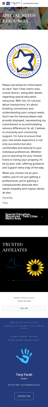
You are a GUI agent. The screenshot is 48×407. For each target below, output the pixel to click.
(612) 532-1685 (13, 385)
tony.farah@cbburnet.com (30, 385)
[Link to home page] (13, 3)
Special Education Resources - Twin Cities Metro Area (21, 216)
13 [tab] (37, 280)
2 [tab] (11, 280)
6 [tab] (20, 280)
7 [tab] (23, 280)
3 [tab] (13, 280)
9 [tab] (27, 280)
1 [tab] (9, 280)
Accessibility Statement (16, 326)
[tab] (24, 216)
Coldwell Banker (18, 336)
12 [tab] (34, 280)
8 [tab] (25, 280)
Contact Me (24, 396)
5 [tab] (18, 280)
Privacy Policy (31, 322)
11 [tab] (32, 280)
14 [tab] (39, 280)
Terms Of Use (15, 322)
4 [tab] (16, 280)
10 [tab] (30, 280)
